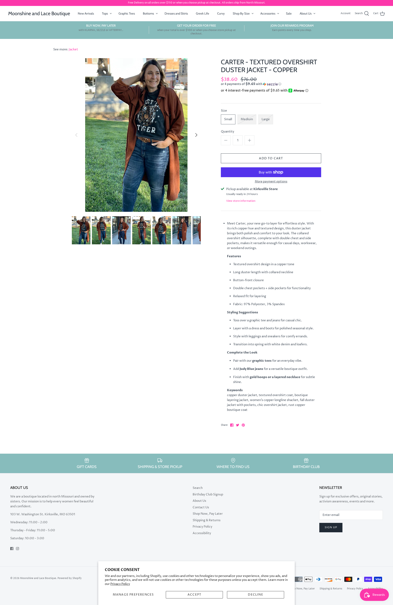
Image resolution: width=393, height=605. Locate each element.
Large (266, 119)
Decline (255, 595)
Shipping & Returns (206, 520)
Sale (289, 13)
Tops (105, 13)
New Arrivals (86, 13)
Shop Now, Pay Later (208, 514)
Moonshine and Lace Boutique (38, 578)
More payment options (271, 182)
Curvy (221, 13)
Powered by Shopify (70, 578)
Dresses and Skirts (176, 13)
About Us (306, 13)
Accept (194, 595)
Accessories (267, 13)
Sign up (331, 527)
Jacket (73, 49)
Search (198, 488)
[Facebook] (11, 548)
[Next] (196, 134)
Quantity (227, 131)
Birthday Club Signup (208, 494)
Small (228, 119)
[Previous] (76, 134)
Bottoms (148, 13)
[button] (263, 84)
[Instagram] (17, 548)
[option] (136, 135)
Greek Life (202, 13)
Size (224, 111)
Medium (247, 119)
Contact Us (201, 507)
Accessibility (202, 533)
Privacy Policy (120, 584)
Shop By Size (241, 13)
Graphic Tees (127, 13)
